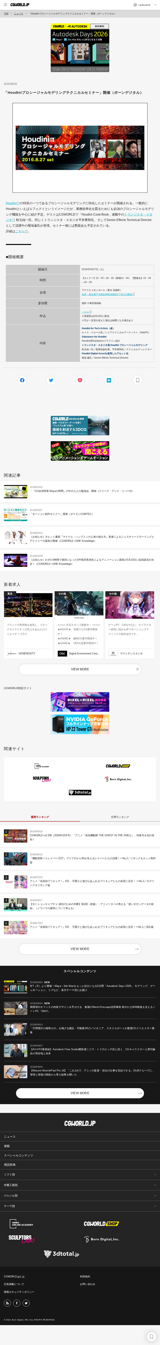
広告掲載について (14, 1284)
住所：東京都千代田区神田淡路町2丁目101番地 (107, 294)
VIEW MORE (80, 669)
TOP (6, 13)
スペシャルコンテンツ (18, 1155)
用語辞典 (10, 1164)
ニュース (18, 13)
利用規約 (85, 1276)
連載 (7, 1146)
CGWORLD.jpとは (14, 1276)
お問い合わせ (87, 1284)
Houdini (11, 203)
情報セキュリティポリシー (19, 1291)
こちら (20, 231)
